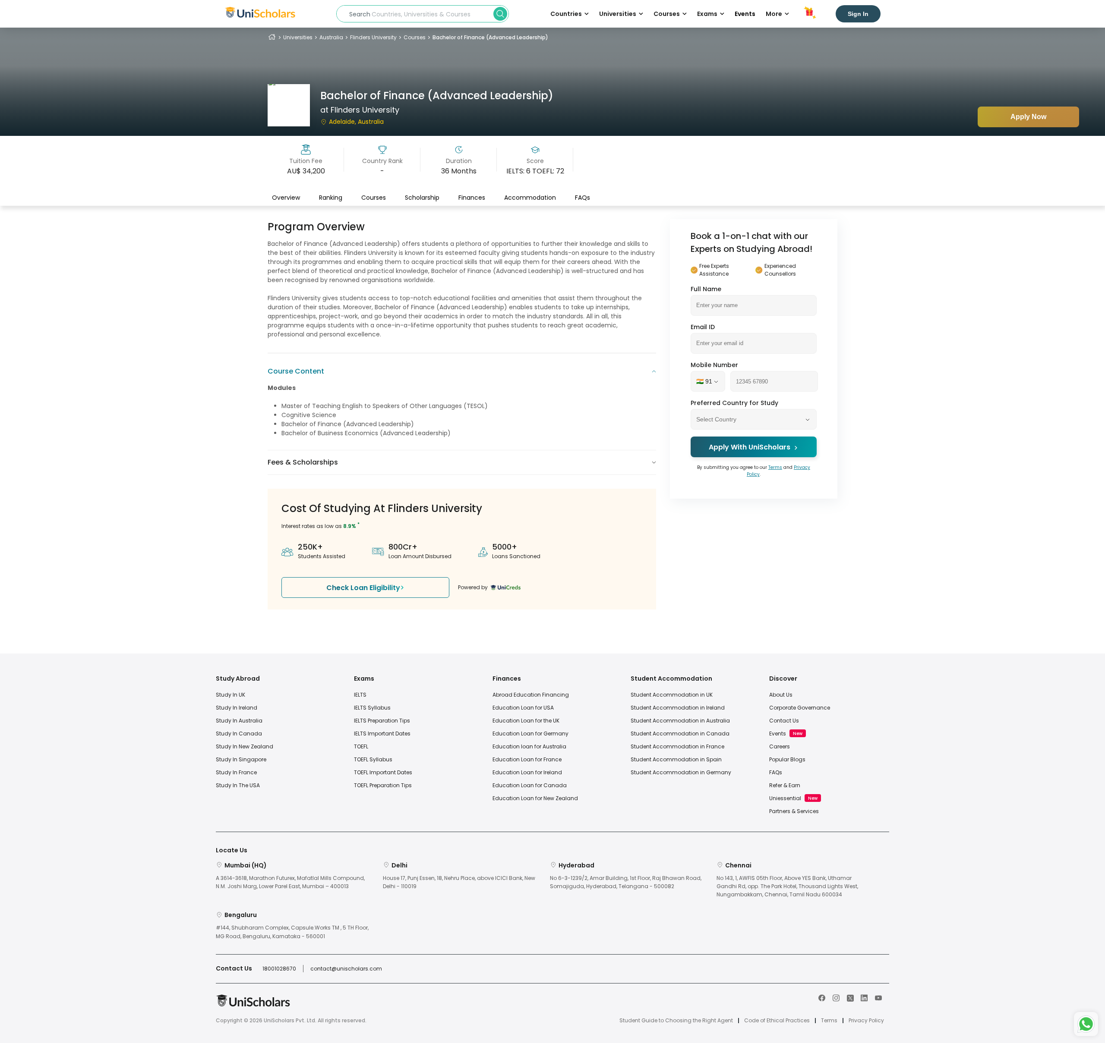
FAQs (582, 197)
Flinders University (373, 37)
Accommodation (530, 197)
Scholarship (422, 197)
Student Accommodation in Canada (680, 733)
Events (745, 13)
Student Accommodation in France (677, 746)
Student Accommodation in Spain (676, 759)
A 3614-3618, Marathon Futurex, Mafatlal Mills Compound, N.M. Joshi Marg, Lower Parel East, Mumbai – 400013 (290, 882)
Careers (779, 746)
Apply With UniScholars (749, 447)
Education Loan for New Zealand (535, 798)
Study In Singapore (241, 759)
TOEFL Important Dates (383, 772)
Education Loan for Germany (530, 733)
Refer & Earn (784, 785)
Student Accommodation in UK (672, 694)
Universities (298, 37)
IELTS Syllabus (372, 707)
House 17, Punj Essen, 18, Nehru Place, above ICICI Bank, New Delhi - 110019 (459, 882)
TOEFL (361, 746)
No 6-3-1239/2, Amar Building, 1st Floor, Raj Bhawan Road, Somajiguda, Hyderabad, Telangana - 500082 (625, 882)
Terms (775, 468)
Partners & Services (794, 811)
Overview (286, 197)
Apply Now (1028, 116)
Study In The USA (238, 785)
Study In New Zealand (244, 746)
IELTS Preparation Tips (382, 720)
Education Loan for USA (523, 707)
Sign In (858, 13)
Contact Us (784, 720)
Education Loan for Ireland (527, 772)
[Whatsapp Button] (1086, 1024)
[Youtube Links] (878, 997)
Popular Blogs (787, 759)
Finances (471, 197)
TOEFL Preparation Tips (383, 785)
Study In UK (230, 694)
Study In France (236, 772)
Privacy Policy (866, 1020)
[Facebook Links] (821, 997)
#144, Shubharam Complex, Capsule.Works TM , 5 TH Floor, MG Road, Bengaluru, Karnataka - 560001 (292, 931)
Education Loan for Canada (530, 785)
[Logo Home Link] (253, 1005)
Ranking (330, 197)
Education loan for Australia (529, 746)
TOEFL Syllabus (373, 759)
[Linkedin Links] (864, 997)
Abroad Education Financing (531, 694)
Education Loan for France (527, 759)
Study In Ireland (236, 707)
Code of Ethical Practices (777, 1020)
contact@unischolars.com (346, 968)
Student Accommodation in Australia (680, 720)
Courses (415, 37)
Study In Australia (239, 720)
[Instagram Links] (836, 997)
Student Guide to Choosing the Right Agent (676, 1020)
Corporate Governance (799, 707)
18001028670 (279, 968)
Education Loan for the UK (526, 720)
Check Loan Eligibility (363, 588)
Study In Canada (239, 733)
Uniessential (785, 798)
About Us (780, 694)
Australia (331, 37)
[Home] (272, 37)
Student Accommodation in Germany (681, 772)
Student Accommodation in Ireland (678, 707)
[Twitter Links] (850, 997)
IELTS (360, 694)
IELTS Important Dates (382, 733)
